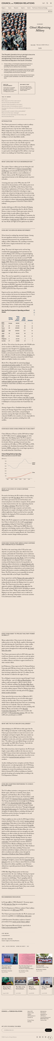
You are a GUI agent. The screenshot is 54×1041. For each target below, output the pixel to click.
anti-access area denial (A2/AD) (25, 199)
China (3, 946)
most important (14, 251)
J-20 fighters (29, 355)
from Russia (17, 497)
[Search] (47, 3)
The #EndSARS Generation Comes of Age (42, 966)
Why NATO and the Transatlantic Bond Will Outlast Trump (7, 967)
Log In (43, 3)
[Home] (18, 3)
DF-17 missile (30, 397)
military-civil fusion (9, 506)
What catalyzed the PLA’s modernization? (11, 100)
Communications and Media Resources (45, 1018)
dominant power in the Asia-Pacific (13, 558)
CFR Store (42, 1016)
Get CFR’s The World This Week (11, 1026)
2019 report (16, 910)
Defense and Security (20, 946)
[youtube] (43, 1037)
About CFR (30, 1011)
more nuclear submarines (17, 300)
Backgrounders (5, 11)
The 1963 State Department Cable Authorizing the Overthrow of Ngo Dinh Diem (26, 967)
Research (16, 8)
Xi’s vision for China (10, 904)
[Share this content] (50, 1037)
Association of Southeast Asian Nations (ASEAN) (16, 854)
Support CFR (31, 1012)
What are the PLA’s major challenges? (10, 113)
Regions (3, 8)
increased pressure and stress (17, 757)
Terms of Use (43, 1020)
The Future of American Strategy (39, 8)
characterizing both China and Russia (21, 803)
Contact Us (30, 1017)
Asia (28, 946)
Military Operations (10, 946)
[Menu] (51, 3)
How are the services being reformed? (10, 102)
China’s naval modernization (10, 927)
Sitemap (29, 1021)
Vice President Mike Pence (25, 684)
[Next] (51, 986)
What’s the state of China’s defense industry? (12, 106)
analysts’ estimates (22, 436)
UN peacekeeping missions (16, 713)
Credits (40, 48)
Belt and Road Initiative (24, 680)
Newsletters (43, 1014)
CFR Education (31, 1016)
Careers (29, 1014)
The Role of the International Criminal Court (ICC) (20, 988)
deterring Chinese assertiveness (21, 799)
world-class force (15, 219)
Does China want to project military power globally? (14, 111)
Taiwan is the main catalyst (24, 578)
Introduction (4, 99)
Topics (9, 8)
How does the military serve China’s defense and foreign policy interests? (16, 109)
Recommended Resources (8, 116)
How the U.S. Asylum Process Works (7, 988)
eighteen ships (25, 280)
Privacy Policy (31, 1020)
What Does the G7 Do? (46, 988)
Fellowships (43, 1012)
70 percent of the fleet (8, 286)
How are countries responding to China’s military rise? (14, 114)
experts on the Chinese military (21, 922)
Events (29, 8)
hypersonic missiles (23, 389)
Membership (43, 1011)
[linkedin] (40, 1037)
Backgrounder (40, 24)
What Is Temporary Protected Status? (32, 988)
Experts (23, 8)
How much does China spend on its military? (12, 104)
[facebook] (37, 1037)
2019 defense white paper (21, 586)
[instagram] (45, 1037)
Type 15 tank (30, 268)
